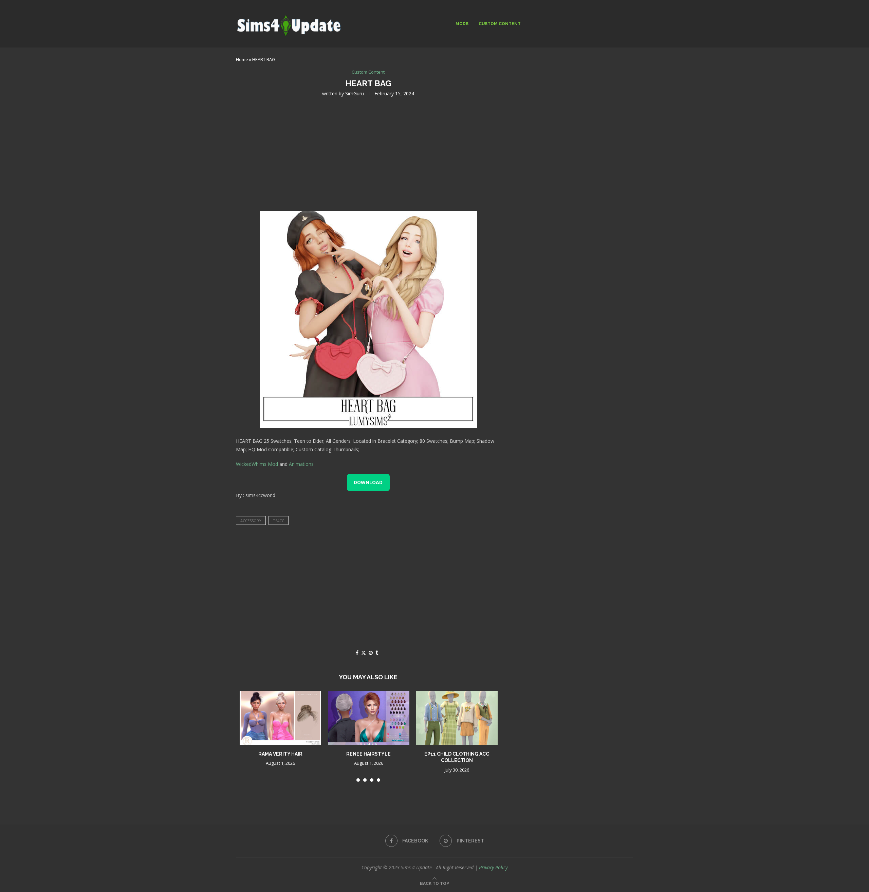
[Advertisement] (368, 153)
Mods (462, 23)
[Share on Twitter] (363, 652)
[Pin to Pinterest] (371, 652)
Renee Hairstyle (368, 754)
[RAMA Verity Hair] (280, 718)
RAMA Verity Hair (280, 754)
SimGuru (354, 93)
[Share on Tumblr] (376, 652)
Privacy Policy (493, 867)
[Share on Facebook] (357, 652)
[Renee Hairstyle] (368, 718)
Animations (301, 464)
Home (242, 59)
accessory (250, 520)
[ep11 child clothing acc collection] (457, 718)
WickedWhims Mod (257, 464)
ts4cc (278, 520)
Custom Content (500, 23)
